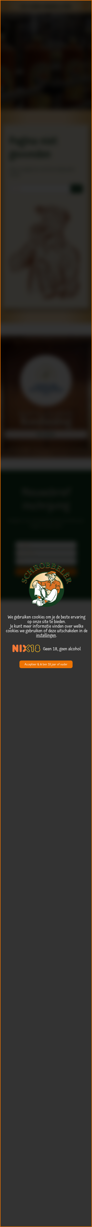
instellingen (46, 635)
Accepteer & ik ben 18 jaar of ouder (46, 664)
